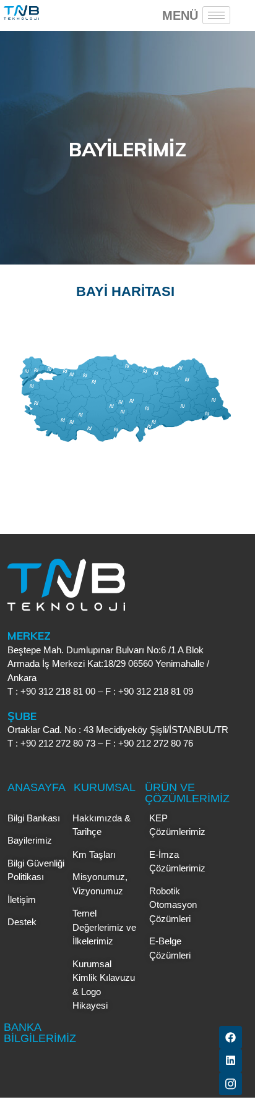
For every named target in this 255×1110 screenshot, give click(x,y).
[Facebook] (230, 1037)
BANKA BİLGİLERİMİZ (40, 1032)
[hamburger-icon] (216, 15)
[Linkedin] (230, 1060)
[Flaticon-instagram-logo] (230, 1083)
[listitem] (35, 370)
